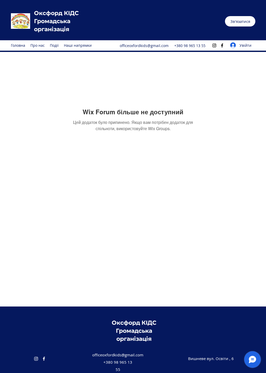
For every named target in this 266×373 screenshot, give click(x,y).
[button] (240, 21)
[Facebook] (222, 45)
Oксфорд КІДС (56, 13)
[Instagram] (214, 45)
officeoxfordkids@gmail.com (144, 45)
